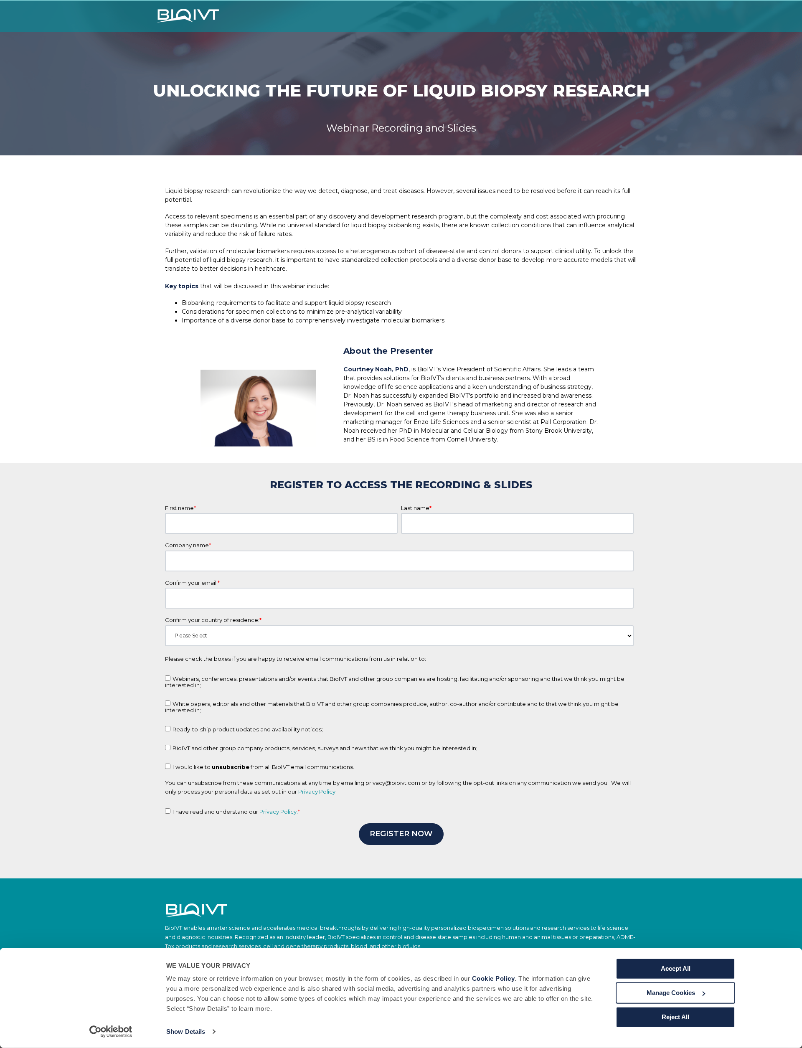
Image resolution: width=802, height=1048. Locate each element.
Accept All (675, 968)
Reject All (675, 1016)
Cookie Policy (493, 978)
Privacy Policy (316, 791)
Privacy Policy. (278, 811)
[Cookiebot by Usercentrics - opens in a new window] (110, 1031)
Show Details (185, 1031)
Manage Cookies (671, 992)
